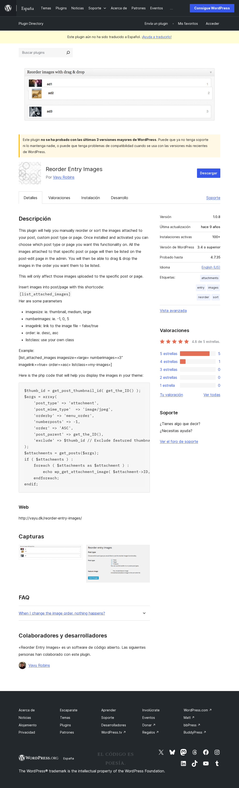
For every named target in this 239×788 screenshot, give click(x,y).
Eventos (148, 718)
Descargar (208, 173)
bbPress (192, 725)
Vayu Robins (63, 177)
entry (200, 287)
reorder (203, 297)
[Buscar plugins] (68, 52)
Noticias (25, 718)
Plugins (65, 725)
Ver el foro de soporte (179, 441)
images (213, 287)
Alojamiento (28, 725)
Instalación (90, 197)
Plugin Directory (31, 23)
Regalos (150, 732)
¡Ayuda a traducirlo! (157, 37)
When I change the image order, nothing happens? (62, 613)
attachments (209, 278)
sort (215, 297)
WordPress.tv (113, 732)
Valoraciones (59, 197)
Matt (189, 718)
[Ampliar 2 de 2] (143, 551)
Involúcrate (151, 710)
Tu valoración (171, 394)
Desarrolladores (113, 725)
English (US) (211, 267)
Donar (149, 725)
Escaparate (68, 710)
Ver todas (212, 394)
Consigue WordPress (212, 8)
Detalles (30, 197)
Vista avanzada (173, 310)
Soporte (213, 197)
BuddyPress (195, 732)
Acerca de (27, 710)
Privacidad (27, 732)
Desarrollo (119, 197)
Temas (65, 718)
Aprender (108, 710)
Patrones (67, 732)
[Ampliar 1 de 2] (76, 551)
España (68, 758)
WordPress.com (198, 710)
